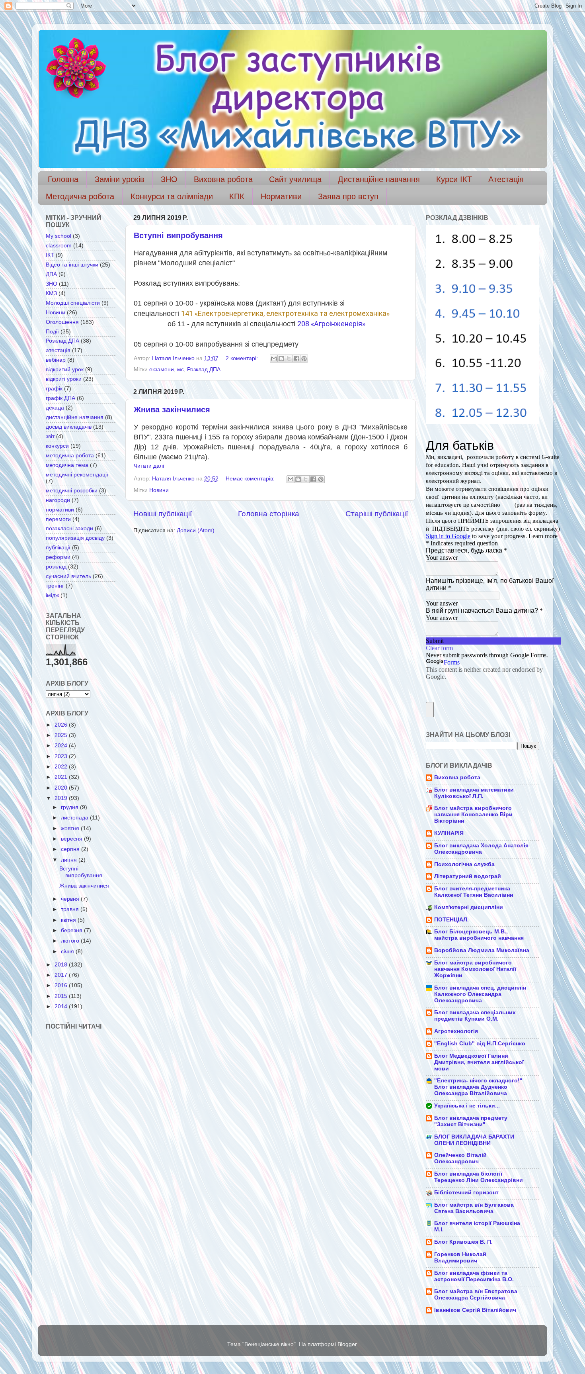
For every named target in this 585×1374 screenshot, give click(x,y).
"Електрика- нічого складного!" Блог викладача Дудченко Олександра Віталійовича (478, 1087)
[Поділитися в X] (289, 359)
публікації (58, 548)
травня (70, 909)
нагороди (58, 500)
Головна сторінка (268, 514)
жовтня (71, 828)
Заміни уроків (119, 179)
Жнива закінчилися (172, 409)
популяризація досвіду (75, 538)
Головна (63, 179)
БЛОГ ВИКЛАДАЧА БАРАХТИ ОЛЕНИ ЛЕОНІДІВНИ (474, 1140)
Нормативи (281, 196)
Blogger (347, 1344)
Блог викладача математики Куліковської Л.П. (474, 793)
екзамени (161, 369)
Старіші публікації (376, 514)
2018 (62, 965)
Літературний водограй (467, 876)
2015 (62, 996)
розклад (56, 567)
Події (52, 332)
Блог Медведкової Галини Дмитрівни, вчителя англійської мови (479, 1062)
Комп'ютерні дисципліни (468, 907)
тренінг (55, 586)
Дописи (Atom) (195, 530)
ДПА (51, 274)
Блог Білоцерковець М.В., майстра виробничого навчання (479, 935)
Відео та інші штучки (72, 265)
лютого (71, 941)
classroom (59, 246)
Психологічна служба (464, 864)
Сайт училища (295, 179)
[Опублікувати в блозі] (281, 359)
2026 (62, 725)
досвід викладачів (69, 427)
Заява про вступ (348, 196)
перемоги (58, 519)
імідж (52, 595)
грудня (70, 807)
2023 (62, 756)
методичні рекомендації (77, 475)
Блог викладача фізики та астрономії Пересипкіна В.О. (474, 1276)
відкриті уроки (64, 379)
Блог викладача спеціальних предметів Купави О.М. (475, 1015)
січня (68, 952)
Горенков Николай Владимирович (460, 1257)
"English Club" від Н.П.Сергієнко (479, 1044)
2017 (62, 975)
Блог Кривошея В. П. (463, 1242)
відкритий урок (65, 369)
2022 (62, 767)
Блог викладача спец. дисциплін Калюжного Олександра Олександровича (480, 994)
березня (72, 930)
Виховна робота (223, 179)
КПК (236, 196)
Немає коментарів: (251, 479)
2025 (62, 735)
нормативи (60, 510)
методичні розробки (72, 491)
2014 (62, 1006)
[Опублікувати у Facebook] (296, 359)
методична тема (67, 465)
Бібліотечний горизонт (466, 1193)
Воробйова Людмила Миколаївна (481, 950)
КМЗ (51, 293)
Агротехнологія (456, 1031)
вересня (72, 839)
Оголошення (62, 322)
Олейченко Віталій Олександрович (460, 1158)
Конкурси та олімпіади (172, 196)
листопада (75, 818)
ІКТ (50, 255)
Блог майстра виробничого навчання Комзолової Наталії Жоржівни (475, 969)
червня (71, 899)
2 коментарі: (242, 358)
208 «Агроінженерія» (331, 323)
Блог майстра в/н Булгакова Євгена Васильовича (474, 1208)
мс (180, 369)
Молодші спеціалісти (73, 303)
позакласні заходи (69, 528)
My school (58, 236)
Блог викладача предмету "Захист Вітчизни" (470, 1121)
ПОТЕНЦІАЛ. (451, 920)
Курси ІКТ (454, 179)
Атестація (506, 179)
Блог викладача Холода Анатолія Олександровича (481, 849)
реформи (58, 557)
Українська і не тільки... (467, 1106)
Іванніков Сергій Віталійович (475, 1310)
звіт (50, 436)
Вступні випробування (178, 235)
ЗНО (169, 179)
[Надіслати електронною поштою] (274, 359)
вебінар (56, 360)
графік (54, 389)
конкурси (57, 446)
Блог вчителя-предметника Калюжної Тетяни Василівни (473, 892)
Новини (159, 490)
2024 (62, 746)
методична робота (70, 456)
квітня (69, 920)
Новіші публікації (162, 514)
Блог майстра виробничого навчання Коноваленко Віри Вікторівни (473, 814)
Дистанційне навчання (379, 179)
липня (69, 860)
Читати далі (149, 466)
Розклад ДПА (203, 369)
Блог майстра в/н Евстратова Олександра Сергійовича (475, 1294)
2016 (62, 985)
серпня (71, 849)
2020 (62, 788)
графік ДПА (60, 398)
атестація (58, 350)
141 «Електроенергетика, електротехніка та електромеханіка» (285, 313)
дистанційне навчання (74, 417)
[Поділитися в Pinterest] (304, 359)
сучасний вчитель (68, 576)
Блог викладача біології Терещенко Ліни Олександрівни (478, 1177)
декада (55, 408)
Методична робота (80, 196)
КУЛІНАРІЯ (449, 833)
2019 (62, 798)
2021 (62, 777)
